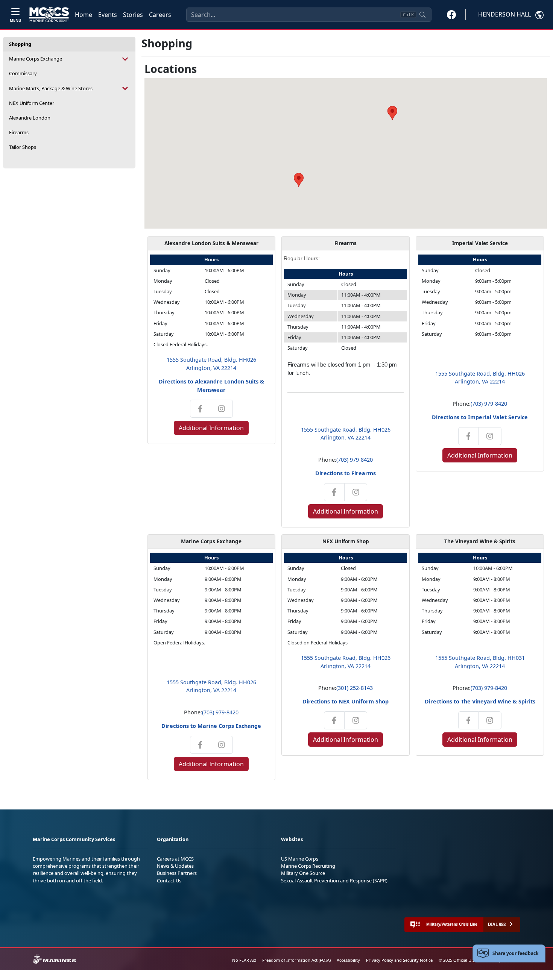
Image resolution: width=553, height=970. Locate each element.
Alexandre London (29, 117)
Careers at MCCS (175, 858)
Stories (133, 15)
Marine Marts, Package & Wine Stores (51, 88)
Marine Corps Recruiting (308, 865)
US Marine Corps (299, 858)
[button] (451, 14)
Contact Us (169, 880)
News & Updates (175, 865)
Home (83, 15)
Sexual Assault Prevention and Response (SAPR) (334, 880)
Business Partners (177, 873)
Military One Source (303, 873)
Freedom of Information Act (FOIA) (296, 960)
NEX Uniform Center (31, 103)
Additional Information (211, 428)
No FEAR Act (244, 960)
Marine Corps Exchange (35, 58)
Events (107, 15)
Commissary (23, 73)
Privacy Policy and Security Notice (399, 960)
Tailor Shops (22, 147)
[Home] (49, 14)
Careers (160, 15)
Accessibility (348, 960)
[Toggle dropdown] (125, 59)
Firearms (19, 132)
